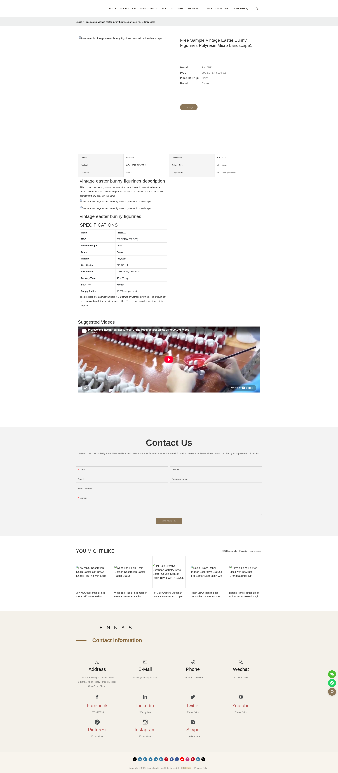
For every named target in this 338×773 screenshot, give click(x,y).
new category (255, 551)
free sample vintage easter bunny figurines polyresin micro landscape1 (120, 22)
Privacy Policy (201, 768)
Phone (193, 669)
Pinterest (97, 729)
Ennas (79, 22)
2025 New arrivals (229, 551)
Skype (192, 729)
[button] (247, 9)
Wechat (241, 669)
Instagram (145, 729)
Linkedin (145, 705)
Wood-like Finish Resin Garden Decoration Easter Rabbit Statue (130, 595)
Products (243, 551)
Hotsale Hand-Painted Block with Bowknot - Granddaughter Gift (245, 595)
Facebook (97, 705)
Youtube (241, 705)
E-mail (145, 669)
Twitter (193, 705)
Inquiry (189, 107)
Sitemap (186, 768)
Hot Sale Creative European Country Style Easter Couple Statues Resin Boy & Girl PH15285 (167, 595)
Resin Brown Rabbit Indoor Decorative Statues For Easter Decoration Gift (207, 595)
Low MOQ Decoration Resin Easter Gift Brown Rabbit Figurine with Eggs (90, 595)
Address (97, 669)
